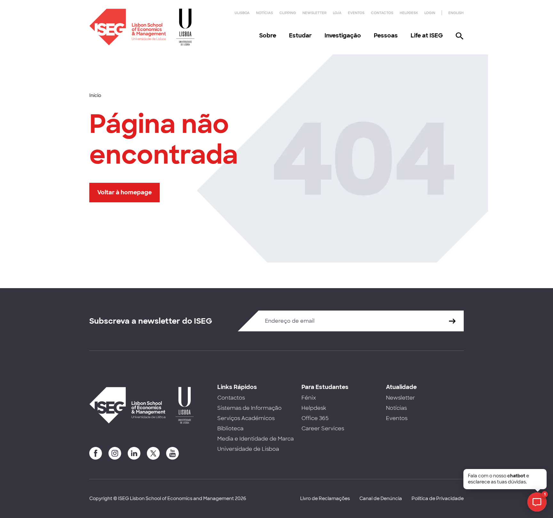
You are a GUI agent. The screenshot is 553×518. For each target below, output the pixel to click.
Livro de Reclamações (325, 498)
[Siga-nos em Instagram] (114, 453)
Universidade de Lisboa (248, 449)
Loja (337, 13)
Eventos (356, 13)
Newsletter (314, 13)
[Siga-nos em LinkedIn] (134, 453)
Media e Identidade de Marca (255, 438)
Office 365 (315, 418)
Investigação (343, 35)
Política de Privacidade (438, 498)
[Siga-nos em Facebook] (95, 453)
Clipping (287, 13)
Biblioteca (230, 428)
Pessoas (386, 35)
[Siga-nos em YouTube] (172, 453)
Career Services (322, 428)
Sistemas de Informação (249, 408)
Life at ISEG (427, 35)
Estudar (300, 35)
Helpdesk (409, 13)
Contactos (382, 13)
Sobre (267, 35)
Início (95, 95)
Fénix (308, 397)
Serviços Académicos (246, 418)
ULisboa (242, 13)
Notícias (264, 13)
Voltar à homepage (124, 192)
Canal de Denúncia (380, 498)
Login (429, 13)
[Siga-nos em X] (153, 453)
